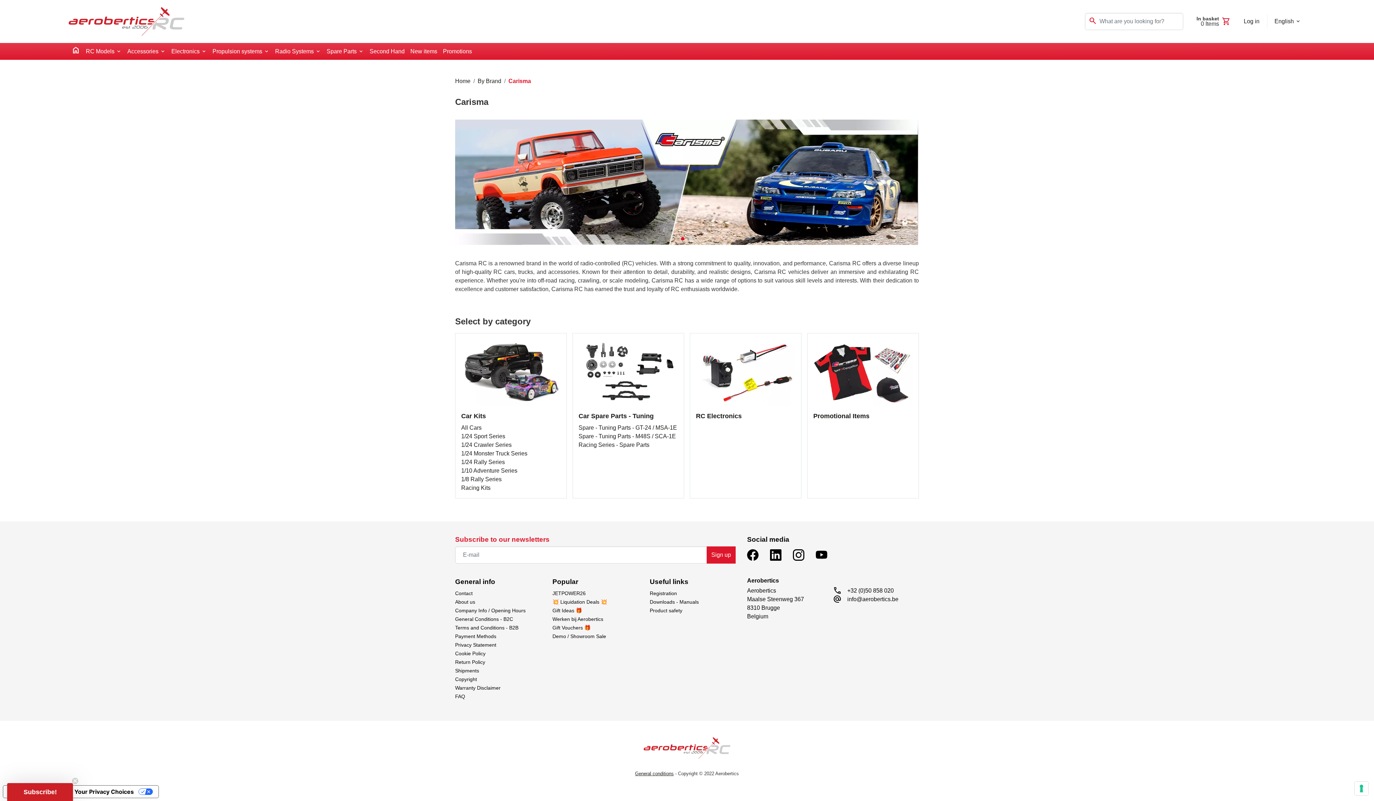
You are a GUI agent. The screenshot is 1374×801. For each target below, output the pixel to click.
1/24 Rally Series (483, 462)
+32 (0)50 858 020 (870, 591)
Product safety (666, 610)
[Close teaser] (75, 781)
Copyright (466, 679)
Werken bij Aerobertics (577, 619)
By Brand (489, 81)
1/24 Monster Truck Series (494, 453)
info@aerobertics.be (872, 599)
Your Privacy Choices (104, 791)
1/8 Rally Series (481, 479)
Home (463, 81)
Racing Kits (476, 488)
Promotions (457, 51)
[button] (682, 238)
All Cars (471, 428)
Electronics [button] (185, 51)
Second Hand (387, 51)
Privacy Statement (475, 645)
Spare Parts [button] (342, 51)
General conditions (654, 773)
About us (465, 602)
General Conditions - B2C (484, 619)
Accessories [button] (143, 51)
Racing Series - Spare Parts (614, 445)
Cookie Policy (470, 653)
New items (423, 51)
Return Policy (470, 662)
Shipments (467, 671)
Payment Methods (475, 636)
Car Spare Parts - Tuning (616, 416)
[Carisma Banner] (686, 182)
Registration (663, 593)
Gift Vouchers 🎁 (571, 628)
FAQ (460, 696)
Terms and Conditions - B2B (486, 628)
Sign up (721, 555)
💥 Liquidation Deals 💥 (579, 602)
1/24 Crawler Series (486, 445)
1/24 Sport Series (483, 436)
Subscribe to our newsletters (502, 539)
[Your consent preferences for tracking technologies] (1361, 788)
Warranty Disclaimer (478, 688)
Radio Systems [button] (294, 51)
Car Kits (473, 416)
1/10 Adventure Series (489, 471)
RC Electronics (719, 416)
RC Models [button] (100, 51)
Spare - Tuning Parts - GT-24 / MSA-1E (628, 428)
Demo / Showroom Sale (579, 636)
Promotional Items (841, 416)
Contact (464, 593)
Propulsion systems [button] (237, 51)
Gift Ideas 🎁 (567, 610)
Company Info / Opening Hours (490, 610)
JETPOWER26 (569, 593)
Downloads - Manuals (674, 602)
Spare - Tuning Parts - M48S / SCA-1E (627, 436)
